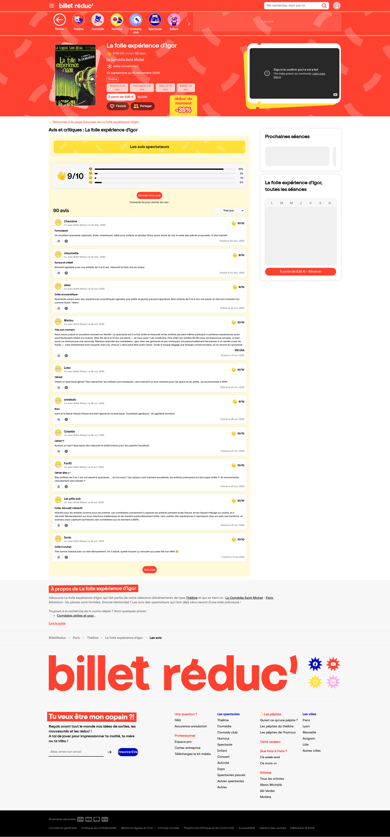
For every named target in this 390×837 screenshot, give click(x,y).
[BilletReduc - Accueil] (76, 5)
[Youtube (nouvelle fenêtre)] (333, 664)
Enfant (222, 751)
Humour (223, 739)
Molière (265, 797)
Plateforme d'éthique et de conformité (209, 828)
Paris (269, 598)
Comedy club (227, 732)
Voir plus (239, 349)
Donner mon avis (149, 195)
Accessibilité (246, 828)
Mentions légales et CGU (137, 828)
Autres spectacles (230, 781)
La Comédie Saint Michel (125, 60)
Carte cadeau (270, 742)
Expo (221, 769)
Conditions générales (63, 828)
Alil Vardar (267, 791)
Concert (223, 757)
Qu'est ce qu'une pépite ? (279, 720)
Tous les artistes (272, 779)
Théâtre (191, 598)
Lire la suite (57, 623)
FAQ (178, 720)
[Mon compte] (336, 5)
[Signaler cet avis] (66, 241)
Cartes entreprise (187, 748)
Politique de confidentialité (98, 828)
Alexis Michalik (271, 785)
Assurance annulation (191, 726)
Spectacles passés (231, 775)
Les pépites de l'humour (278, 732)
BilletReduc (57, 638)
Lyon (306, 726)
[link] (146, 221)
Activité (223, 763)
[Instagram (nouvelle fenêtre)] (315, 682)
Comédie (224, 726)
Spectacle (224, 745)
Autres (222, 787)
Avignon (309, 739)
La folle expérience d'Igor (124, 638)
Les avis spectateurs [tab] (149, 146)
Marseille (309, 732)
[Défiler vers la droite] (189, 23)
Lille (306, 745)
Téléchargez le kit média (193, 754)
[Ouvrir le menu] (53, 5)
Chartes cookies (168, 828)
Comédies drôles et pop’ (75, 616)
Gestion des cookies (272, 828)
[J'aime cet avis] (59, 241)
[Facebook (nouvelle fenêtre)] (315, 664)
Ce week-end (270, 757)
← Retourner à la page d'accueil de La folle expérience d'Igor (94, 122)
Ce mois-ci (268, 763)
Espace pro (183, 742)
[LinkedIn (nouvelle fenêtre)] (333, 682)
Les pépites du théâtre (277, 726)
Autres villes (312, 751)
